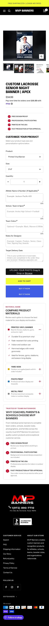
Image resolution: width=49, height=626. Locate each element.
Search (6, 540)
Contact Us (7, 572)
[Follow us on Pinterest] (18, 587)
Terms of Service (10, 568)
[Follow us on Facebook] (6, 587)
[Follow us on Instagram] (12, 587)
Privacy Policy (8, 563)
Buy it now (24, 289)
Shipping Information (11, 549)
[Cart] (44, 11)
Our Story (7, 554)
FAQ (5, 544)
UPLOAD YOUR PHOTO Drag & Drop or (24, 272)
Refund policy (8, 558)
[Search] (9, 11)
